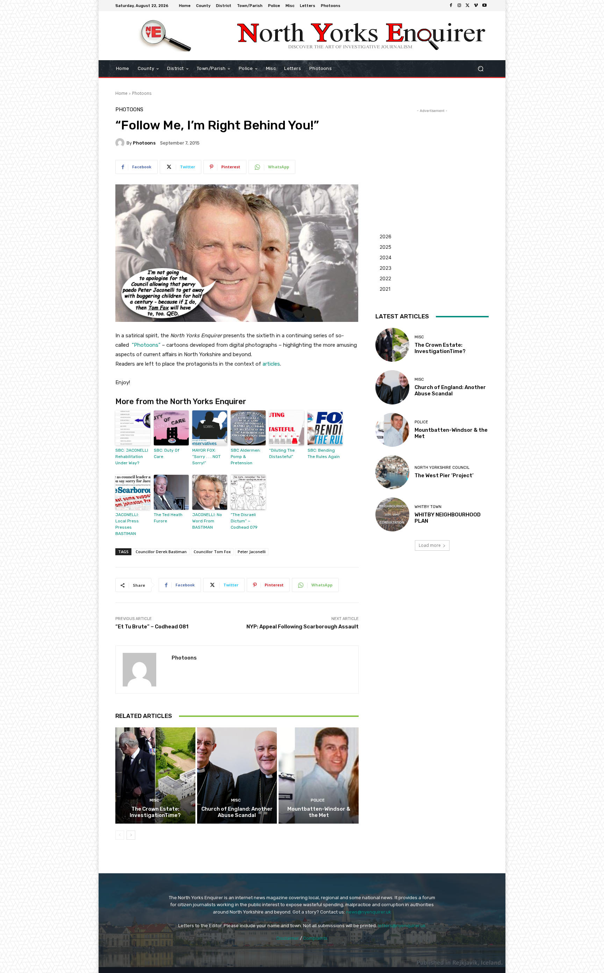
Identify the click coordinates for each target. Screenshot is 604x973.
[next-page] (131, 835)
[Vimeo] (476, 5)
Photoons (141, 93)
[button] (480, 69)
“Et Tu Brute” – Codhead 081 (151, 626)
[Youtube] (484, 5)
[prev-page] (119, 835)
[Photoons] (121, 142)
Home (121, 93)
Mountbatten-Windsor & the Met (318, 812)
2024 (385, 257)
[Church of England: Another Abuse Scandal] (237, 775)
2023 (385, 268)
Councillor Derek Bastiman (161, 551)
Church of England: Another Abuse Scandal (237, 812)
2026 (385, 236)
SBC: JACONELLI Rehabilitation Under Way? (131, 456)
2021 (385, 289)
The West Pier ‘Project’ (444, 475)
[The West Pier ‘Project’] (392, 472)
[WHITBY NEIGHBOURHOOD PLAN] (392, 514)
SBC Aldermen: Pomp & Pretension (246, 456)
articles (271, 364)
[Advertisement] (432, 158)
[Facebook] (451, 5)
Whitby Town (428, 507)
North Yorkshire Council (442, 468)
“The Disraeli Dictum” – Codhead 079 (244, 521)
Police (318, 800)
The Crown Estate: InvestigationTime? (155, 812)
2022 (385, 278)
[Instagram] (459, 5)
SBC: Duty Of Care (166, 453)
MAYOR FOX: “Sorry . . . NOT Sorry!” (206, 456)
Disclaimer (287, 938)
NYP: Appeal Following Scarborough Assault (302, 626)
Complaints (315, 938)
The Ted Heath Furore (168, 517)
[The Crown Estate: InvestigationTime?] (155, 775)
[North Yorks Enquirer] (165, 35)
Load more (430, 545)
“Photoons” (146, 345)
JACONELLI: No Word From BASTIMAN (207, 521)
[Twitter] (467, 5)
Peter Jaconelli (252, 551)
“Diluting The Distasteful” (282, 453)
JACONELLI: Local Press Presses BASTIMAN (127, 524)
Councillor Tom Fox (212, 551)
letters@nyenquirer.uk (402, 925)
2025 (385, 247)
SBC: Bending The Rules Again (324, 453)
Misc (154, 800)
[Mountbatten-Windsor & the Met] (319, 775)
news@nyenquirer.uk (368, 912)
